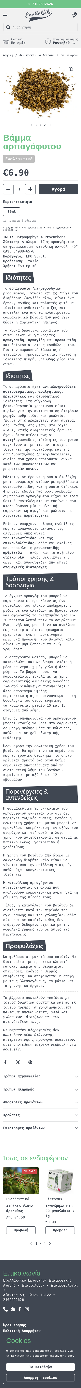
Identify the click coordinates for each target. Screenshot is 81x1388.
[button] (74, 15)
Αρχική (8, 55)
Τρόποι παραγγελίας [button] (21, 1076)
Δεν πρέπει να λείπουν (36, 55)
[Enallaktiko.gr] (39, 15)
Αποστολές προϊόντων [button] (23, 1102)
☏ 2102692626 (40, 4)
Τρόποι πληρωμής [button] (18, 1089)
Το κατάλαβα (40, 1367)
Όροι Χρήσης (14, 1325)
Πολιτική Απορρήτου (21, 1331)
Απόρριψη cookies (40, 1378)
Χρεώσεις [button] (11, 1115)
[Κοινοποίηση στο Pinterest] (31, 1062)
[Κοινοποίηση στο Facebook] (6, 1062)
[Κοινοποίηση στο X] (19, 1062)
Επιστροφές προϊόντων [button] (24, 1128)
